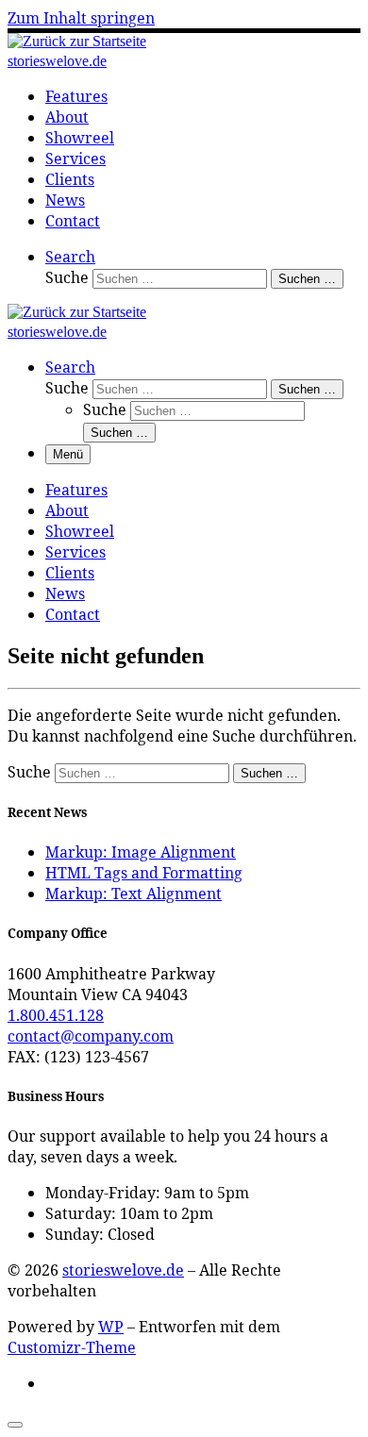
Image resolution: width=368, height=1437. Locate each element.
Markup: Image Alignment (140, 852)
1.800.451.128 (56, 1015)
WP (111, 1326)
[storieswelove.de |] (77, 41)
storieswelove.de (123, 1270)
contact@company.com (91, 1036)
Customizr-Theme (72, 1347)
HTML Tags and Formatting (144, 872)
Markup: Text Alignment (133, 893)
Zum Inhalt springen (81, 18)
